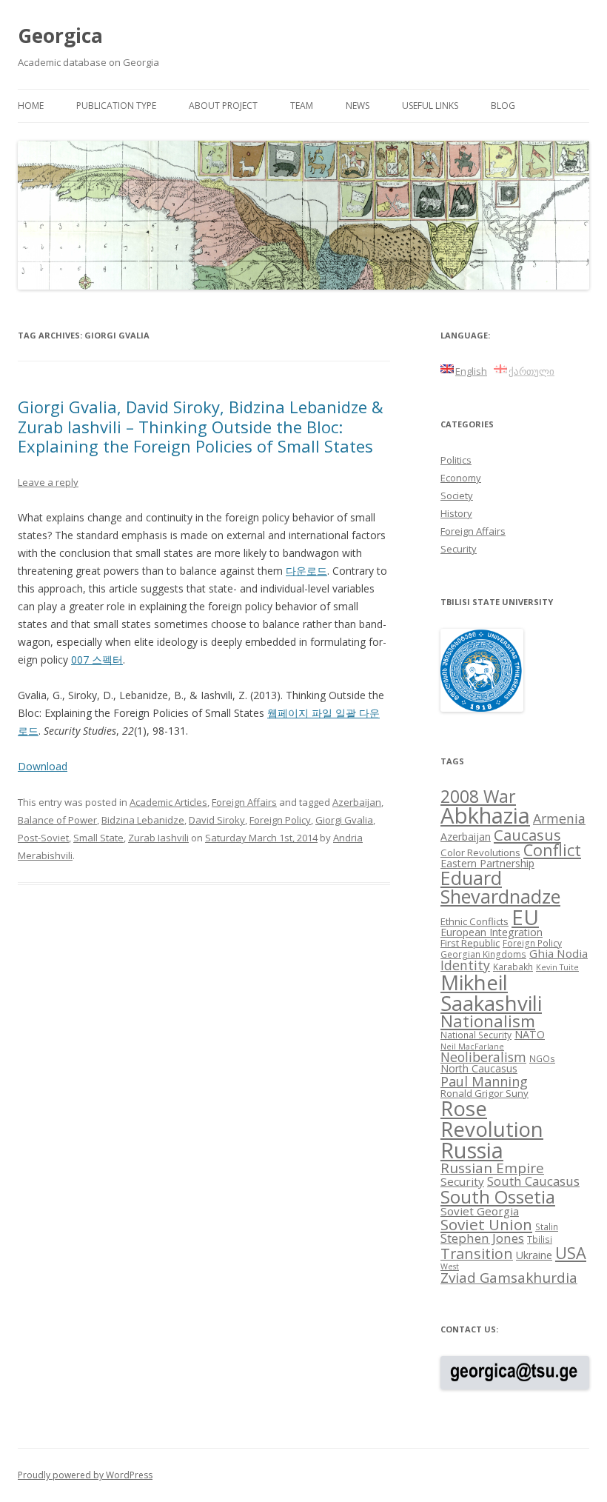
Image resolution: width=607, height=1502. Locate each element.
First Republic (470, 942)
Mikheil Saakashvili (491, 993)
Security (458, 548)
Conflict (552, 850)
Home (31, 105)
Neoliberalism (483, 1057)
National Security (476, 1035)
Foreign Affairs (244, 802)
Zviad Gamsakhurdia (508, 1277)
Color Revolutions (480, 852)
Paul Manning (484, 1081)
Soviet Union (486, 1224)
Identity (465, 965)
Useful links (430, 105)
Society (456, 495)
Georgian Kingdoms (483, 954)
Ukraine (534, 1255)
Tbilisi (539, 1239)
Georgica (60, 35)
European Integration (491, 932)
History (456, 513)
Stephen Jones (482, 1237)
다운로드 (306, 571)
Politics (456, 460)
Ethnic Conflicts (474, 921)
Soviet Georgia (479, 1211)
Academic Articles (168, 802)
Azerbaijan (356, 802)
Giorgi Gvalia (344, 820)
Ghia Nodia (558, 953)
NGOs (542, 1058)
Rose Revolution (491, 1118)
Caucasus (527, 834)
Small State (98, 837)
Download (42, 766)
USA (570, 1253)
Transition (476, 1254)
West (449, 1266)
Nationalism (487, 1020)
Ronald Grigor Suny (484, 1093)
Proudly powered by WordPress (85, 1475)
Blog (503, 105)
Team (301, 105)
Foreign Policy (280, 820)
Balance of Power (57, 820)
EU (525, 917)
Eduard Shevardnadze (500, 887)
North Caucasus (478, 1068)
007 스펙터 (97, 659)
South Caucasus (533, 1180)
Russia (471, 1150)
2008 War (478, 796)
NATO (529, 1034)
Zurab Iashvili (158, 837)
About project (223, 105)
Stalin (546, 1226)
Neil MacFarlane (472, 1046)
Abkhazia (485, 815)
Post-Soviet (43, 837)
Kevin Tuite (557, 967)
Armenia (559, 818)
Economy (460, 477)
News (357, 105)
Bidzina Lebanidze (142, 820)
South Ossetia (497, 1196)
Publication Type (116, 105)
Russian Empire (492, 1168)
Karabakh (513, 966)
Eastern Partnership (487, 863)
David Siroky (217, 820)
